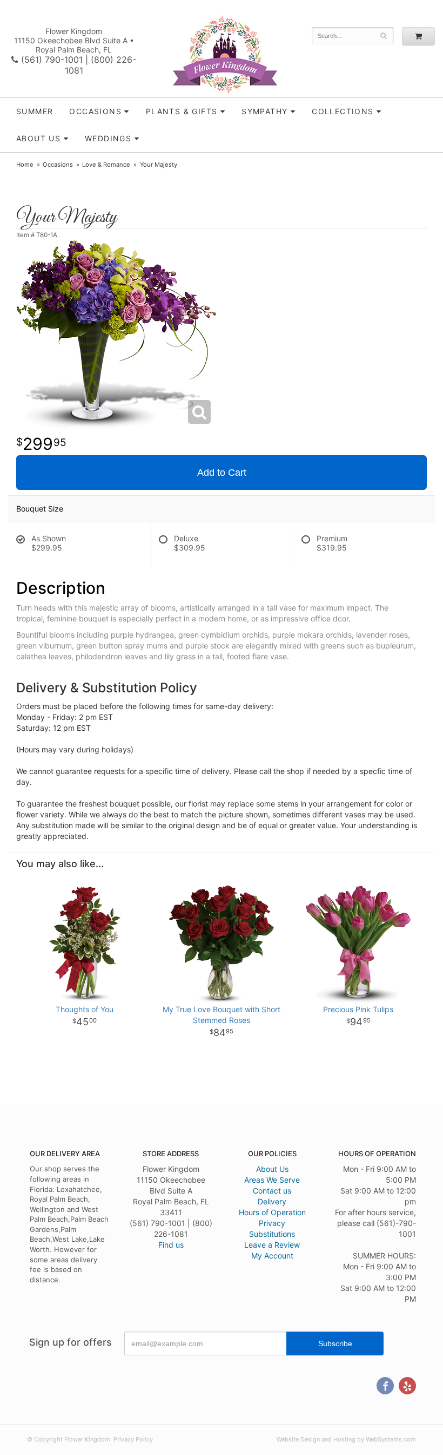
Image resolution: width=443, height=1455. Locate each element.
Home (24, 164)
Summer (34, 111)
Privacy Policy (133, 1439)
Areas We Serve (272, 1179)
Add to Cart (221, 472)
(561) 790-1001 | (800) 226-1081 (77, 65)
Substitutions (272, 1233)
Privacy (272, 1223)
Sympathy (264, 111)
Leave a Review (272, 1244)
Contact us (272, 1190)
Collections (342, 111)
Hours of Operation (272, 1212)
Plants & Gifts (182, 111)
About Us (272, 1169)
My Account (272, 1255)
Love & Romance (106, 164)
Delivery (272, 1201)
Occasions (95, 111)
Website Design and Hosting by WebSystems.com (346, 1439)
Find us (171, 1244)
